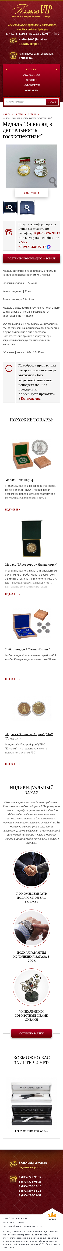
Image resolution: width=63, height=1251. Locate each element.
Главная (6, 114)
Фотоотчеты (31, 85)
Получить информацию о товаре (32, 258)
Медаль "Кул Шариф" (20, 480)
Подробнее (11, 509)
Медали (32, 114)
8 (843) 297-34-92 (30, 1195)
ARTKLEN (37, 1226)
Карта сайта (9, 1222)
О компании (31, 74)
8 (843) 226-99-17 (47, 233)
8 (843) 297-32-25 (30, 1190)
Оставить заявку (31, 1033)
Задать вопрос (29, 43)
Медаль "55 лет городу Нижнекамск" (31, 564)
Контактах (30, 398)
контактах (26, 58)
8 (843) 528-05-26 (30, 1181)
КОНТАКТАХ (50, 34)
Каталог (31, 69)
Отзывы (31, 80)
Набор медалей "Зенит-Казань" (27, 649)
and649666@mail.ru (33, 39)
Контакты (31, 90)
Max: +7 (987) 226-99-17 (32, 244)
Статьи (21, 1222)
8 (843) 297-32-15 (30, 1186)
